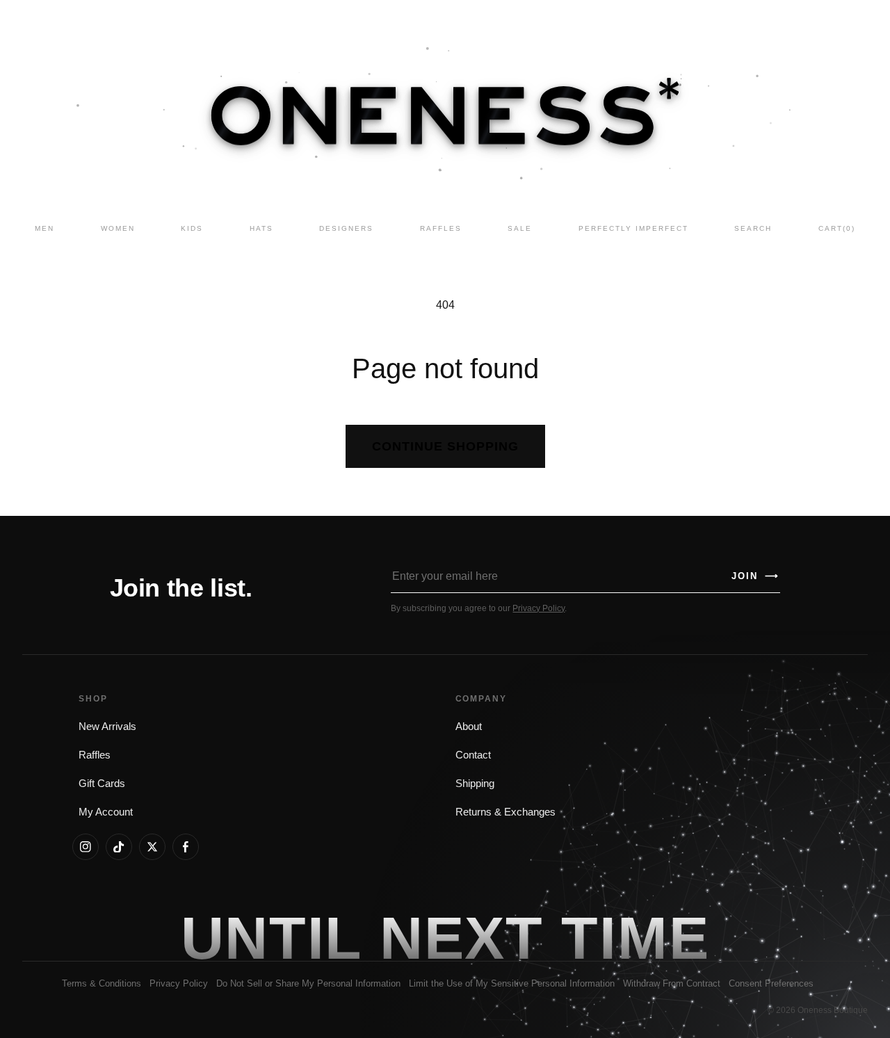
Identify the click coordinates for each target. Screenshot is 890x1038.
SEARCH (753, 228)
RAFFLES (441, 228)
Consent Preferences (771, 983)
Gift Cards (102, 783)
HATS (261, 228)
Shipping (474, 783)
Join (755, 576)
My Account (106, 812)
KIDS (192, 228)
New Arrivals (107, 726)
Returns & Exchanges (505, 812)
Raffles (95, 755)
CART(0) (836, 228)
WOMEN (118, 228)
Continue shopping (445, 446)
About (468, 726)
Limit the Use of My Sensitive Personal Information (512, 983)
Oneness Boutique (833, 1010)
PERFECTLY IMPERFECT (633, 228)
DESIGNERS (346, 228)
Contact (473, 755)
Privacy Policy (538, 608)
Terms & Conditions (101, 983)
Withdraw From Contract (671, 983)
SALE (520, 228)
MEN (44, 228)
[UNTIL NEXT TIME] (635, 938)
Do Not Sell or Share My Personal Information (308, 983)
